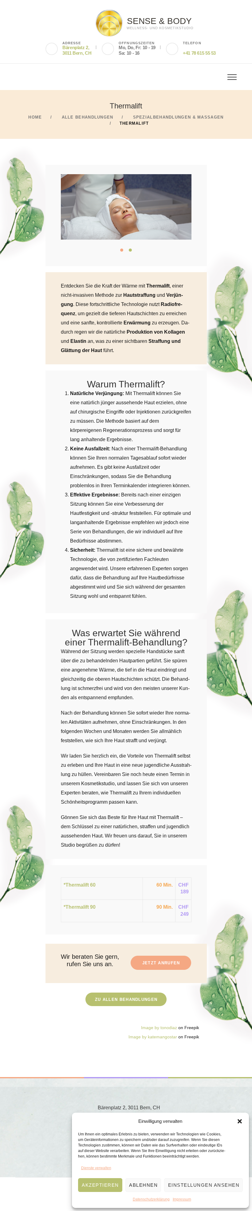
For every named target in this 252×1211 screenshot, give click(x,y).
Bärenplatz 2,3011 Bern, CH (76, 50)
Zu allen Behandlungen (126, 999)
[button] (240, 1121)
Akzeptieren (100, 1185)
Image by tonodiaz (159, 1027)
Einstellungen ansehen (204, 1185)
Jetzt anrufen (161, 963)
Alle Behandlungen (87, 117)
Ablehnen (143, 1185)
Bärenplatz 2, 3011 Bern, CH (129, 1107)
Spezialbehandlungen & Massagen (178, 117)
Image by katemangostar (152, 1037)
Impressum (182, 1199)
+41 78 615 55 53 (199, 53)
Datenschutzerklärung (151, 1199)
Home (35, 117)
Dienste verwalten (96, 1168)
